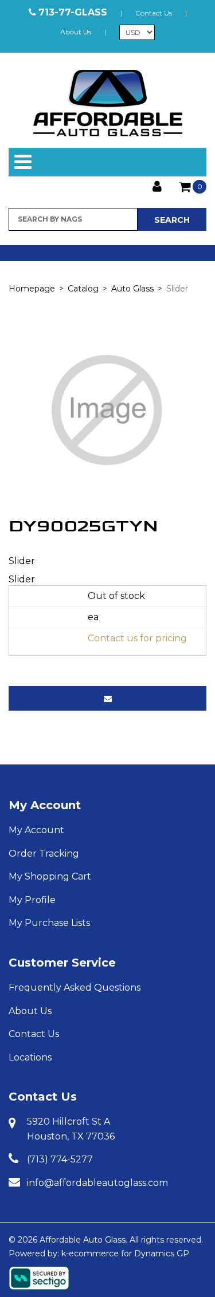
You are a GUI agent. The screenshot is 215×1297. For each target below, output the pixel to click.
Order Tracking (44, 853)
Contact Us (153, 13)
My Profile (32, 899)
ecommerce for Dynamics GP (129, 1253)
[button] (192, 187)
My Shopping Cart (50, 876)
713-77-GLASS (72, 12)
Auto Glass (132, 288)
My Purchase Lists (49, 922)
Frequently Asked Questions (74, 987)
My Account (45, 805)
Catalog (83, 288)
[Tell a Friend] (107, 698)
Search (172, 220)
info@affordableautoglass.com (97, 1182)
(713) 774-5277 (60, 1159)
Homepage (32, 288)
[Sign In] (157, 185)
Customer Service (62, 962)
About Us (75, 31)
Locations (30, 1057)
